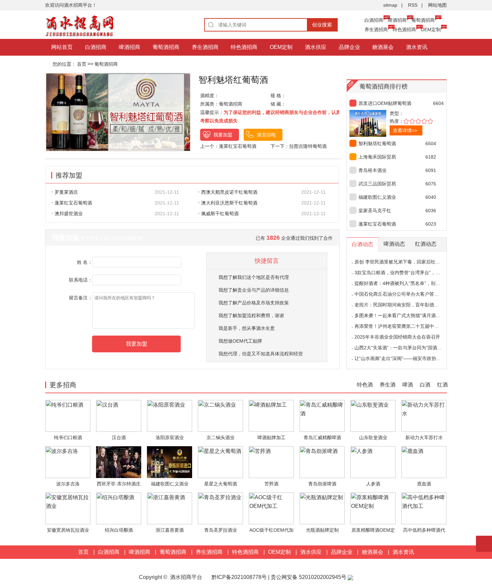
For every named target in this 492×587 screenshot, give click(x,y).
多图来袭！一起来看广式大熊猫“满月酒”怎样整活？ (407, 315)
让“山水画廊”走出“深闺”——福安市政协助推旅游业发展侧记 (416, 358)
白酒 (425, 385)
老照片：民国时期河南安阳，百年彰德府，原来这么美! (411, 304)
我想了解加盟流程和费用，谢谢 (251, 315)
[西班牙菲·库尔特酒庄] (118, 462)
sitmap (390, 5)
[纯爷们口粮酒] (67, 415)
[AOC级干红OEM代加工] (271, 508)
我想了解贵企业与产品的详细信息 (254, 290)
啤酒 (407, 385)
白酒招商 (373, 20)
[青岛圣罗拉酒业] (220, 508)
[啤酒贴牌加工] (271, 415)
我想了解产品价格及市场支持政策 (254, 302)
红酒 (442, 385)
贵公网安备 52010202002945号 (309, 577)
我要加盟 (223, 134)
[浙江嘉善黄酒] (169, 508)
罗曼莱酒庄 (66, 192)
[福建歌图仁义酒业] (169, 462)
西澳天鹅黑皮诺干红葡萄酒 (229, 192)
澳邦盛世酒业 (69, 213)
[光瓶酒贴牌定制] (322, 508)
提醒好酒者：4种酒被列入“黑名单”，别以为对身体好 (409, 283)
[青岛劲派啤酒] (322, 462)
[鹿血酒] (423, 462)
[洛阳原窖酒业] (169, 415)
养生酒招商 (376, 29)
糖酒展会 (383, 47)
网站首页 (62, 47)
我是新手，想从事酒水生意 (247, 328)
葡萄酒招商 (423, 20)
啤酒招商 (397, 20)
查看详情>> (405, 130)
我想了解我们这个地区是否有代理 (254, 277)
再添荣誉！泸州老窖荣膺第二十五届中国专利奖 (403, 326)
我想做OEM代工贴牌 (240, 341)
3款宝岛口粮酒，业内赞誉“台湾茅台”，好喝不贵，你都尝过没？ (420, 272)
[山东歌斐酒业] (373, 415)
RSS (412, 5)
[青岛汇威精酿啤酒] (322, 415)
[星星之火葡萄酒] (220, 462)
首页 (81, 64)
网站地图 (437, 5)
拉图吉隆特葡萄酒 (308, 146)
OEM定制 (431, 29)
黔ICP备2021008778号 (239, 577)
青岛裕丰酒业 (372, 170)
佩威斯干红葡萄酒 (220, 213)
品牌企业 (349, 47)
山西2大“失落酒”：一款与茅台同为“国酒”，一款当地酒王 (413, 347)
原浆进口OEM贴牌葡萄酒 (384, 103)
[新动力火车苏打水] (423, 415)
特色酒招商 (404, 29)
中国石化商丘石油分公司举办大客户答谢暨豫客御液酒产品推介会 (422, 294)
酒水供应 (315, 47)
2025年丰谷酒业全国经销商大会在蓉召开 (397, 337)
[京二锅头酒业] (220, 415)
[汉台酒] (118, 415)
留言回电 (266, 134)
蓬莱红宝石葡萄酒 (237, 146)
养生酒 (388, 385)
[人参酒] (373, 462)
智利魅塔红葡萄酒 (377, 143)
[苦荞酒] (271, 462)
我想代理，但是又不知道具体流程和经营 (261, 353)
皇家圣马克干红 (374, 210)
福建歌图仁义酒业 (377, 197)
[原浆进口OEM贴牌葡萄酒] (379, 123)
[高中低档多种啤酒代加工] (423, 508)
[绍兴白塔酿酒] (118, 508)
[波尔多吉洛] (67, 462)
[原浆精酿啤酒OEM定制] (373, 508)
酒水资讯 (416, 47)
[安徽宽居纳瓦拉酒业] (67, 508)
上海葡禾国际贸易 (377, 157)
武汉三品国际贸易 (377, 183)
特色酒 (365, 385)
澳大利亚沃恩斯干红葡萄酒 (229, 203)
